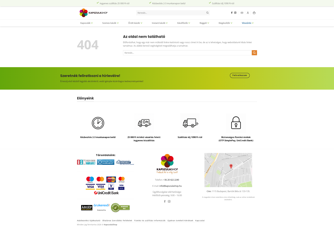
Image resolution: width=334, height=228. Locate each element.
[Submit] (207, 13)
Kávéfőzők (182, 23)
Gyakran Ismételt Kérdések (180, 220)
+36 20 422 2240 (171, 179)
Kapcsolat (200, 220)
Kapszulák (85, 23)
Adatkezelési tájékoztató (88, 220)
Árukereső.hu (101, 210)
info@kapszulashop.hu (170, 185)
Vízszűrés (246, 23)
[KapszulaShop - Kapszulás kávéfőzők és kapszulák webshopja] (94, 13)
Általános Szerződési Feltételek (117, 220)
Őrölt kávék (134, 23)
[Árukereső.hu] (101, 206)
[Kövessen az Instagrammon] (235, 13)
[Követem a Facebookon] (232, 13)
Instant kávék (158, 23)
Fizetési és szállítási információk (149, 220)
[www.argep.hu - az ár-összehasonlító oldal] (86, 207)
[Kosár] (255, 13)
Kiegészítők (224, 23)
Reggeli (203, 23)
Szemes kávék (109, 23)
